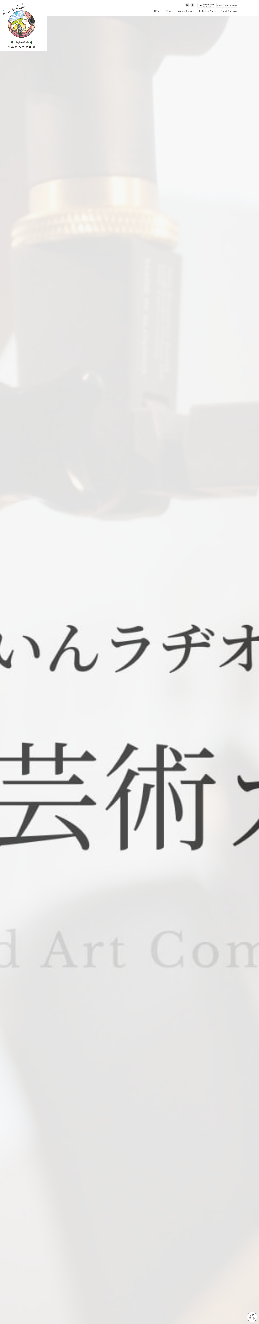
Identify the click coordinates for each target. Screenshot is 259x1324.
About (169, 11)
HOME (157, 11)
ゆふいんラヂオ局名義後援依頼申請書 (227, 5)
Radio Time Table (207, 11)
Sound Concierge (229, 11)
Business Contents (185, 11)
